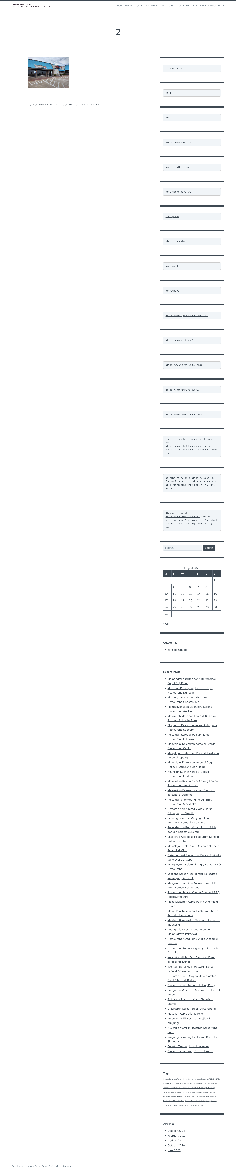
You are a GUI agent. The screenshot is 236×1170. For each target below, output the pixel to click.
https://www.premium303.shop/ (185, 365)
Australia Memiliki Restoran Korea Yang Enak (195, 1083)
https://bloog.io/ (203, 478)
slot (168, 93)
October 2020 (176, 1145)
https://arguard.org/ (179, 340)
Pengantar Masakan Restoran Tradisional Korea (179, 1096)
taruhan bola (174, 68)
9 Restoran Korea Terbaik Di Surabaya (192, 1008)
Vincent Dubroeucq (64, 1166)
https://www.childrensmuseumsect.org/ (190, 446)
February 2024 (177, 1135)
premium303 (172, 266)
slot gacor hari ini (178, 192)
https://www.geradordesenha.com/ (187, 315)
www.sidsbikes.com (177, 167)
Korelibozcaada (22, 4)
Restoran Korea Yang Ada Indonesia (190, 1051)
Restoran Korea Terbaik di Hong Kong (191, 985)
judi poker (172, 216)
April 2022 (174, 1140)
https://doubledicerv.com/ (183, 516)
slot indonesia (175, 241)
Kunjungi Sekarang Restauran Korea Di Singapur (179, 1092)
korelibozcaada (177, 649)
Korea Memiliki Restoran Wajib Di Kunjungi (200, 1088)
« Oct (166, 623)
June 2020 (174, 1150)
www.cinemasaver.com (178, 142)
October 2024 (176, 1130)
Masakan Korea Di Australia (185, 1013)
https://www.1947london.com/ (184, 414)
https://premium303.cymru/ (183, 389)
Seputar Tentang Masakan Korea (188, 1046)
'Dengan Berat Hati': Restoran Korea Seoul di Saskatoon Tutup (184, 1079)
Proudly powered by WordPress (26, 1166)
